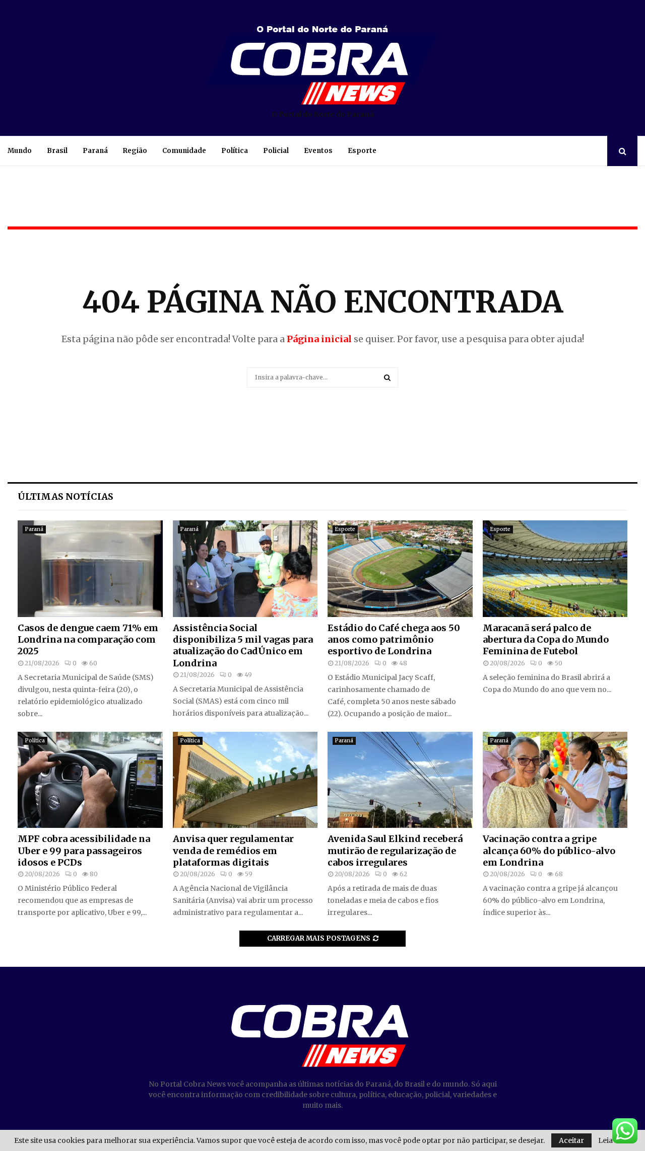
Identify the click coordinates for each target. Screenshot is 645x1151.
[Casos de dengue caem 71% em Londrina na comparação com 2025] (90, 568)
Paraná (95, 150)
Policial (276, 150)
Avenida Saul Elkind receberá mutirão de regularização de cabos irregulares (395, 850)
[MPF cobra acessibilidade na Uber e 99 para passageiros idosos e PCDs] (90, 780)
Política (234, 150)
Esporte (362, 150)
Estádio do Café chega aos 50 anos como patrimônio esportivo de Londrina (394, 639)
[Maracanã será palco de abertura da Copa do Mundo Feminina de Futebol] (555, 568)
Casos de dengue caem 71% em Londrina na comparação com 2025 (88, 639)
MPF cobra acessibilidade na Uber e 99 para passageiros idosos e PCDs (84, 850)
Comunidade (184, 150)
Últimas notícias (65, 496)
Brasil (57, 150)
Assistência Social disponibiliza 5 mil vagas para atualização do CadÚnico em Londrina (243, 645)
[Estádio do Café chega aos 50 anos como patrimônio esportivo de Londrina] (400, 568)
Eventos (318, 150)
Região (135, 150)
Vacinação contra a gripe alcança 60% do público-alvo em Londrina (549, 850)
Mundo (20, 150)
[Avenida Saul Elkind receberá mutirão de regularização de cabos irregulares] (400, 780)
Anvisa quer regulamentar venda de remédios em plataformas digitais (233, 850)
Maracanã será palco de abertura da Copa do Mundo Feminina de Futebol (546, 639)
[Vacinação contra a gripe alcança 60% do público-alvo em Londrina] (555, 780)
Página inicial (319, 339)
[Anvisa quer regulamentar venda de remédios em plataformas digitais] (245, 780)
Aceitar (571, 1140)
